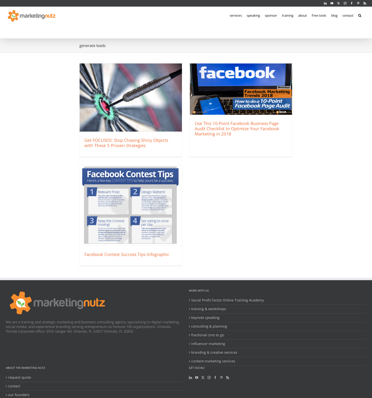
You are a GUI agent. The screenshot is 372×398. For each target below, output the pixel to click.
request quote (19, 377)
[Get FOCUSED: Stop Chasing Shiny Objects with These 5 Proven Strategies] (131, 97)
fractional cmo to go (207, 335)
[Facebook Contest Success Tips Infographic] (131, 205)
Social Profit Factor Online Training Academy (227, 300)
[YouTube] (196, 377)
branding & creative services (214, 352)
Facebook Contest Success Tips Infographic (126, 254)
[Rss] (227, 377)
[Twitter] (202, 377)
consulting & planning (209, 326)
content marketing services (213, 361)
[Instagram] (209, 377)
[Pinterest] (221, 377)
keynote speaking (205, 317)
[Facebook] (215, 377)
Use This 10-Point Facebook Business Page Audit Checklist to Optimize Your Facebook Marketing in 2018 (237, 128)
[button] (359, 15)
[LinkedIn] (190, 377)
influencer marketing (208, 344)
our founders (18, 395)
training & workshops (208, 309)
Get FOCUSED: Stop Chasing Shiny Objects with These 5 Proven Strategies (126, 142)
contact (14, 386)
